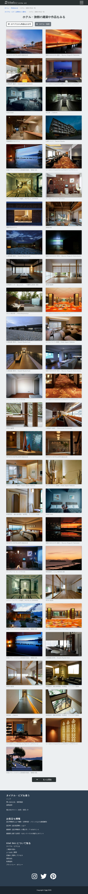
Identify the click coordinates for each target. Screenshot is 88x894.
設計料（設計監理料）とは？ (16, 825)
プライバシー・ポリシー (14, 864)
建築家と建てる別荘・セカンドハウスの (25, 833)
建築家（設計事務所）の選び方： (22, 829)
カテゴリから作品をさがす (20, 24)
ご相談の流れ (10, 849)
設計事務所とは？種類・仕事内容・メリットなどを (26, 822)
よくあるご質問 (11, 852)
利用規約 (9, 861)
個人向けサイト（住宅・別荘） (16, 810)
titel (46, 890)
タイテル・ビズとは (13, 846)
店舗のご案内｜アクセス (14, 855)
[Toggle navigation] (81, 2)
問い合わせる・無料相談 (14, 802)
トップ (8, 799)
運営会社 (9, 858)
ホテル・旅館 (44, 24)
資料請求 (9, 805)
